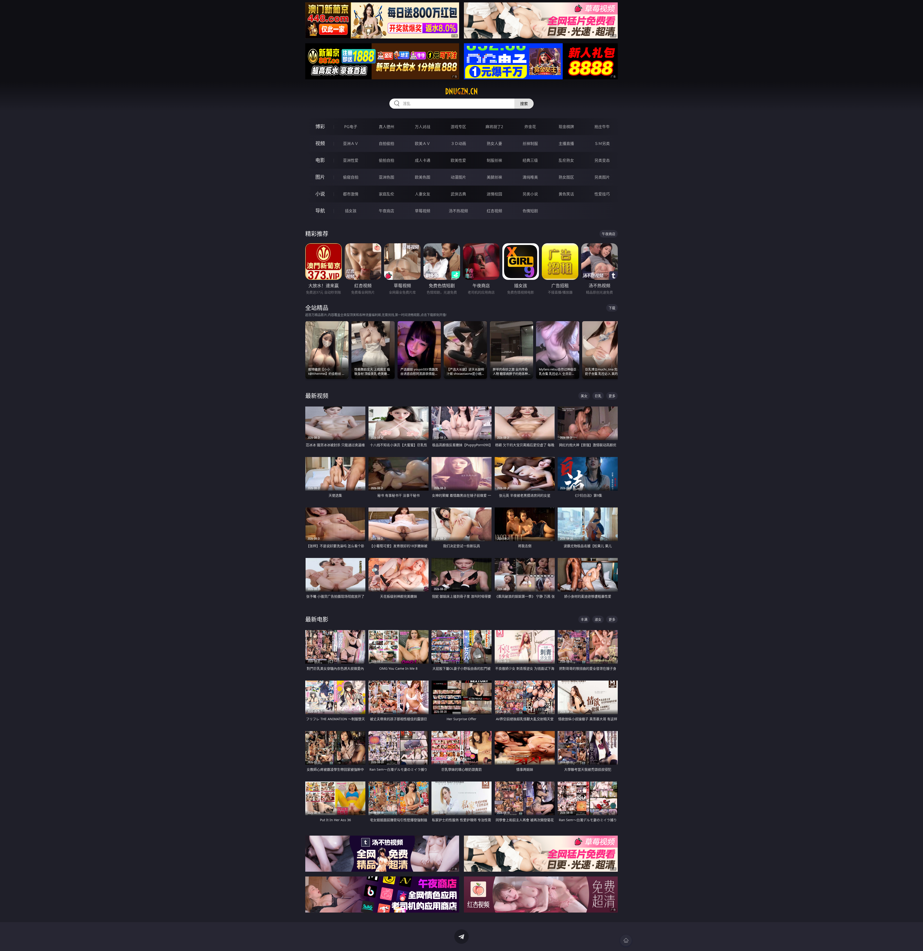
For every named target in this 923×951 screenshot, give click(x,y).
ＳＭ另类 (602, 143)
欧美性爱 (458, 160)
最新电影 (316, 619)
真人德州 (386, 126)
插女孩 (350, 210)
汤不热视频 (458, 210)
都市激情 (350, 194)
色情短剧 (530, 210)
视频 (320, 143)
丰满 (584, 619)
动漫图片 (458, 177)
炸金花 (530, 126)
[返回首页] (626, 940)
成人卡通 (422, 160)
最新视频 (316, 396)
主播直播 (566, 143)
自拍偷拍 (386, 143)
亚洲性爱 (350, 160)
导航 (320, 210)
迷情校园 (494, 194)
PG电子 (350, 126)
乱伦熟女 (566, 160)
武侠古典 (458, 194)
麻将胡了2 (494, 126)
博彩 (320, 126)
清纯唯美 (530, 177)
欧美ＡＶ (422, 143)
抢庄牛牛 (602, 126)
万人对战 (422, 126)
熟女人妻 (494, 143)
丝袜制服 (530, 143)
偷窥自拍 (350, 177)
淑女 (598, 619)
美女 (584, 396)
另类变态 (602, 160)
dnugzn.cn (461, 91)
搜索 (524, 103)
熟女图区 (566, 177)
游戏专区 (458, 126)
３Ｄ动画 (458, 143)
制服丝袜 (494, 160)
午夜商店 (386, 210)
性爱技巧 (602, 194)
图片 (320, 177)
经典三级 (530, 160)
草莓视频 (422, 210)
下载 (612, 308)
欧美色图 (422, 177)
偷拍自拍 (386, 160)
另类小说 (530, 194)
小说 (320, 194)
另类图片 (602, 177)
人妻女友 (422, 194)
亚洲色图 (386, 177)
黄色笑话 (566, 194)
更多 (612, 396)
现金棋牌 (566, 126)
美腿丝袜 (494, 177)
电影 (320, 160)
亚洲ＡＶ (350, 143)
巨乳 (598, 396)
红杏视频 (494, 210)
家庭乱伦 (386, 194)
